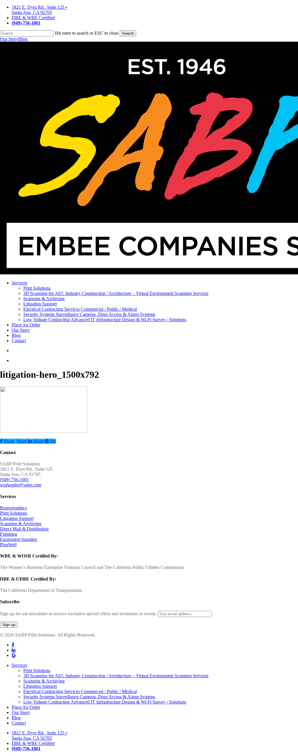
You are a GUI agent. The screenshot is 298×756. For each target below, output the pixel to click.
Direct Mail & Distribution (24, 528)
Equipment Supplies (18, 539)
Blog (22, 38)
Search (128, 33)
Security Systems (89, 696)
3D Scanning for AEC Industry (115, 675)
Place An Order (26, 707)
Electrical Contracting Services (80, 691)
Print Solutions (13, 513)
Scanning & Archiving (20, 523)
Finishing (8, 534)
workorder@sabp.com (20, 484)
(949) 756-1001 (14, 479)
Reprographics (13, 507)
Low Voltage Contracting (104, 701)
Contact (19, 722)
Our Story (9, 38)
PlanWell (8, 544)
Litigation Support (16, 518)
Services (19, 665)
